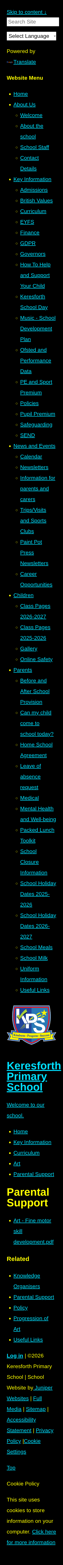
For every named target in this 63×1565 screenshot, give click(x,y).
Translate (24, 62)
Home (20, 1131)
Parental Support (33, 1174)
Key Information (32, 1142)
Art (16, 1163)
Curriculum (26, 1153)
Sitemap (36, 1409)
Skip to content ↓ (27, 12)
